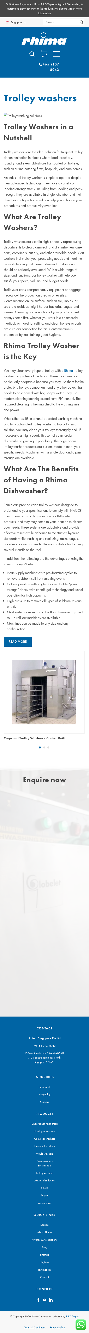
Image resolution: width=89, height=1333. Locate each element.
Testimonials (44, 1269)
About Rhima (44, 1232)
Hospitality (44, 1094)
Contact (44, 1277)
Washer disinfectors (44, 1180)
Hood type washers (44, 1131)
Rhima (68, 370)
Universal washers (44, 1146)
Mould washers (44, 1153)
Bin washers (44, 1165)
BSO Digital (72, 1316)
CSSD (44, 1188)
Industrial (45, 1087)
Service (44, 1225)
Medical (44, 1102)
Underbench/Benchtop (44, 1123)
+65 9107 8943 (46, 1046)
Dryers (44, 1195)
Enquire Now (44, 685)
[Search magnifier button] (81, 22)
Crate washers (44, 1161)
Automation (44, 1203)
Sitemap (44, 1254)
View (44, 699)
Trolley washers (44, 1173)
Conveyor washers (44, 1138)
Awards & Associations (44, 1240)
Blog (44, 1247)
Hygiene (44, 1262)
